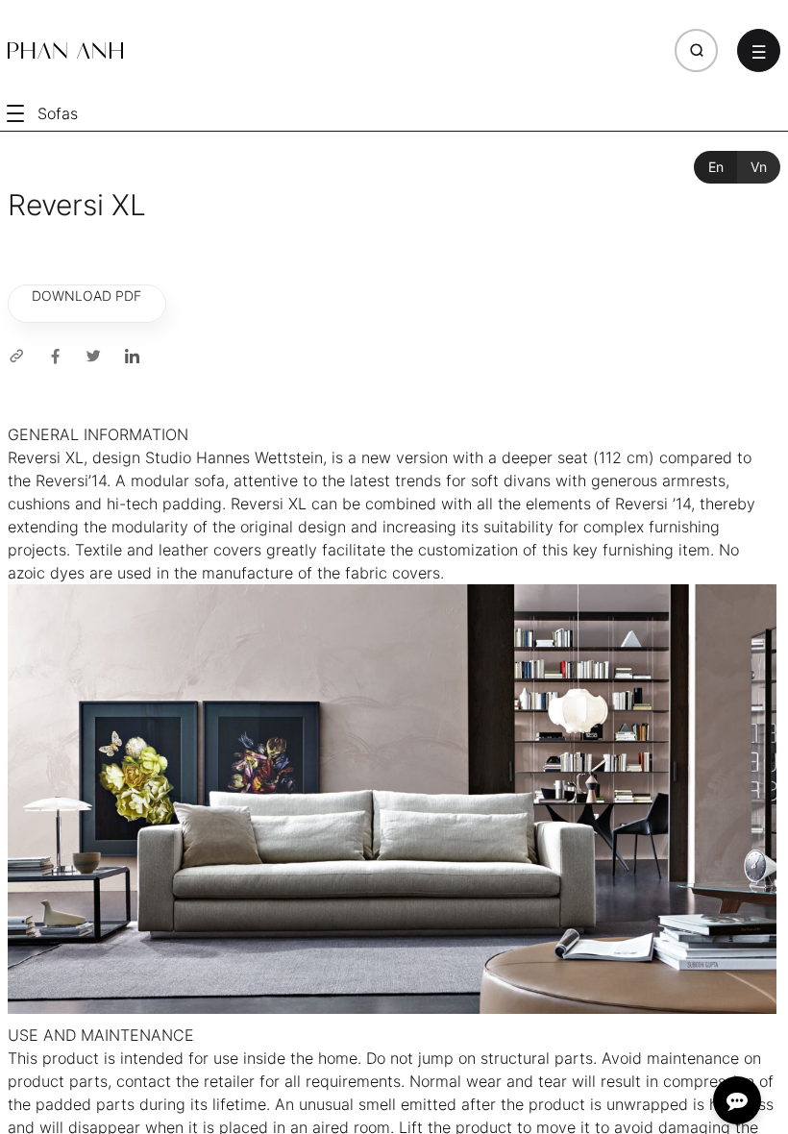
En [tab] (716, 167)
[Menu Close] (758, 50)
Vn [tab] (759, 167)
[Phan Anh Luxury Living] (65, 51)
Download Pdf (86, 295)
